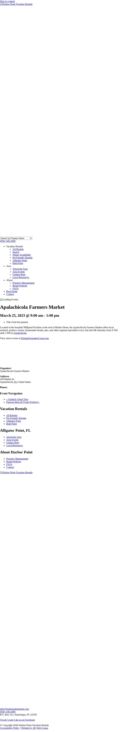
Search (15, 252)
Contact (10, 294)
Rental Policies (19, 285)
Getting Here (18, 274)
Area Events (18, 271)
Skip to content (7, 1)
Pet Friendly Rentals (22, 257)
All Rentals (18, 249)
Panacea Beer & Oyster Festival (23, 614)
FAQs (15, 288)
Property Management (23, 283)
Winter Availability (21, 255)
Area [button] (8, 266)
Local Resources (20, 277)
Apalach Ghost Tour (17, 611)
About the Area (20, 269)
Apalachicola (19, 333)
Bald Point (17, 263)
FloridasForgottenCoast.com (35, 338)
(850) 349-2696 (7, 241)
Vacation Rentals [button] (14, 246)
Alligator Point (19, 260)
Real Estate (11, 291)
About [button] (9, 280)
